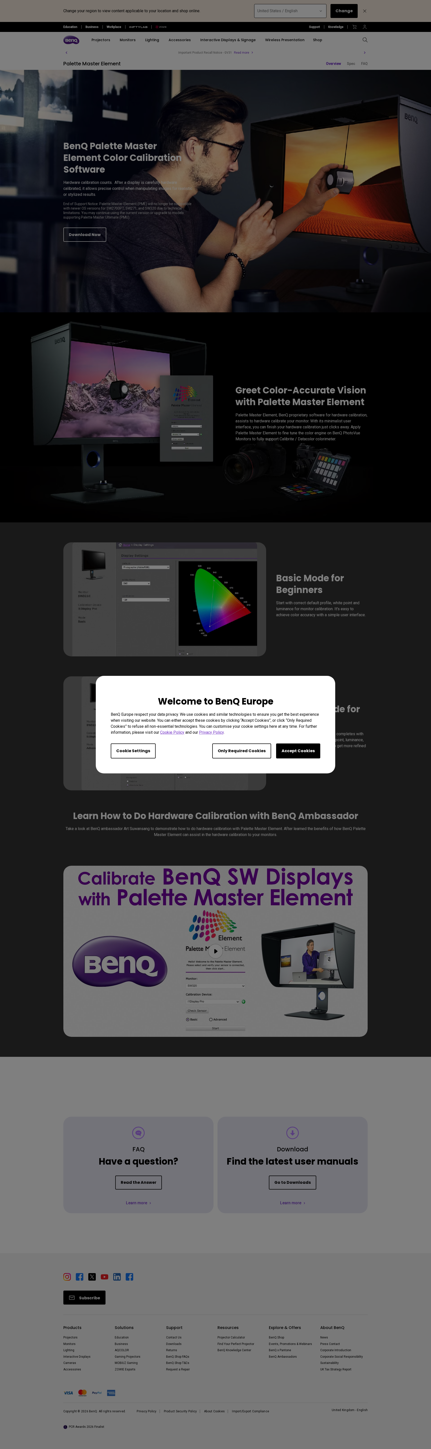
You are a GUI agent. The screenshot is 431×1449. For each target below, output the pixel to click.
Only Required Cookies (242, 750)
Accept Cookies (298, 750)
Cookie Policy (172, 732)
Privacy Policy (211, 732)
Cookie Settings (133, 750)
